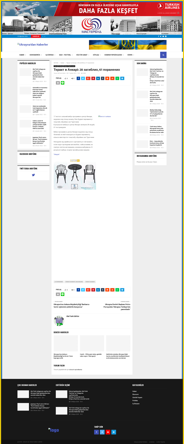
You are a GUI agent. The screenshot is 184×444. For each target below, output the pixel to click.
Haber (21, 55)
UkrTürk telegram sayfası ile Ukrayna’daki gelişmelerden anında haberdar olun (39, 74)
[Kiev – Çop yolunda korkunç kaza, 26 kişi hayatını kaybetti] (142, 144)
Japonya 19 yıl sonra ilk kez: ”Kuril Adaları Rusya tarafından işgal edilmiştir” (40, 140)
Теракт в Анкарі (90, 281)
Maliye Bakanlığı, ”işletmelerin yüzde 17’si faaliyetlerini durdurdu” (156, 113)
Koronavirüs (35, 55)
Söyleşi (96, 55)
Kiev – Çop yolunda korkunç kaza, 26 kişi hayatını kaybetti (157, 143)
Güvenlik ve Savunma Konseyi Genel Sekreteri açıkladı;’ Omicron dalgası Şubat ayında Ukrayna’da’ (40, 92)
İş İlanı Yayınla (161, 442)
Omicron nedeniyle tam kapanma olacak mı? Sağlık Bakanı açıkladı (40, 109)
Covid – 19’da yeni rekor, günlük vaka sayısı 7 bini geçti (91, 355)
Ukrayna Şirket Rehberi (140, 442)
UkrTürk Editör (62, 73)
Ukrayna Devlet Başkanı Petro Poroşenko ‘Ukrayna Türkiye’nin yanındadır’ (117, 307)
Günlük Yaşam (137, 397)
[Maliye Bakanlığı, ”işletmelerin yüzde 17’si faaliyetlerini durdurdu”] (142, 113)
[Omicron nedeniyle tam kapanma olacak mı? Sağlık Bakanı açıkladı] (25, 109)
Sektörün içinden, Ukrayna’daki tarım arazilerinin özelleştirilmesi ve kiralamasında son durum (117, 356)
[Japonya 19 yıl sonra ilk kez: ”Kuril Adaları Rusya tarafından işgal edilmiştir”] (25, 140)
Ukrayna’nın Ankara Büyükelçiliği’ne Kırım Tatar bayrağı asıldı (63, 356)
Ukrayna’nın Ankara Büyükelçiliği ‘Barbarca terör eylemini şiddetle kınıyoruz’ (71, 306)
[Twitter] (102, 432)
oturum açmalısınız (75, 369)
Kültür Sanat (81, 55)
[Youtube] (108, 432)
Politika (60, 66)
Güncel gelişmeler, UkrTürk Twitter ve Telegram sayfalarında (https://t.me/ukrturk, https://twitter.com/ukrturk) (157, 76)
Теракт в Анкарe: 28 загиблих (74, 281)
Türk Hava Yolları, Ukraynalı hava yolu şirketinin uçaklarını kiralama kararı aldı (157, 129)
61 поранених (59, 281)
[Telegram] (113, 432)
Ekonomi (135, 394)
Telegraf (56, 154)
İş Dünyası (50, 55)
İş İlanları (152, 442)
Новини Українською (113, 55)
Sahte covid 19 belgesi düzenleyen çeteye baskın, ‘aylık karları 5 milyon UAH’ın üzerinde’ (39, 125)
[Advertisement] (92, 101)
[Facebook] (96, 432)
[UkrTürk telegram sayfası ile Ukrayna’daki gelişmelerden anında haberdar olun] (25, 72)
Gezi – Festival (65, 55)
